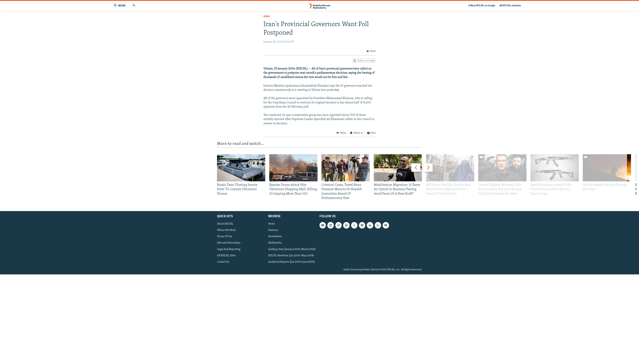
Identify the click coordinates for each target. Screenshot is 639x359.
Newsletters (275, 236)
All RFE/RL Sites (226, 255)
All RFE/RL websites (510, 5)
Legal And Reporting (228, 249)
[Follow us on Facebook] (362, 225)
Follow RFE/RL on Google (481, 5)
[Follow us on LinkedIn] (370, 225)
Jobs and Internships (228, 243)
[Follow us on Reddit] (330, 225)
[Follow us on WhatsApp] (378, 225)
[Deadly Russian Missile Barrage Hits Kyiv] (607, 167)
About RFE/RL (225, 224)
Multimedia (275, 243)
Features (273, 230)
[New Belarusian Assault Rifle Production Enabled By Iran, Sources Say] (555, 167)
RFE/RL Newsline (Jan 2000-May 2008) (291, 255)
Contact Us (223, 262)
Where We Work (226, 230)
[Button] (371, 51)
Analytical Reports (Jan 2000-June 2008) (291, 262)
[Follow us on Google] (346, 225)
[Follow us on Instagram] (338, 225)
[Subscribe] (386, 225)
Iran (266, 16)
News (271, 224)
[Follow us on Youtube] (323, 225)
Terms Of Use (224, 236)
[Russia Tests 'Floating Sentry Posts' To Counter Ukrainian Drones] (241, 167)
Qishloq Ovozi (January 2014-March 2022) (292, 249)
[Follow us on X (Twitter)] (354, 225)
